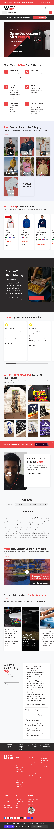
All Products (30, 775)
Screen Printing (36, 298)
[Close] (52, 443)
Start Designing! (13, 297)
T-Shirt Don (9, 823)
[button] (2, 7)
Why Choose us (31, 504)
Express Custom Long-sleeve (19, 768)
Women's (30, 768)
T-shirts (29, 760)
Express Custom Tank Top (21, 764)
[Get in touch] (48, 7)
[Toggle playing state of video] (27, 572)
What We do (21, 504)
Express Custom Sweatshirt (19, 772)
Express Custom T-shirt (20, 761)
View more (6, 134)
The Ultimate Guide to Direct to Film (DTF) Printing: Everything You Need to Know (11, 635)
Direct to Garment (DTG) (44, 761)
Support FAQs (10, 484)
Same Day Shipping (32, 773)
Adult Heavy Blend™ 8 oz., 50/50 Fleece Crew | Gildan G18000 (41, 235)
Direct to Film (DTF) (44, 764)
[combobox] (30, 12)
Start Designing (18, 45)
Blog (17, 807)
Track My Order (19, 801)
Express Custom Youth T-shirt (19, 779)
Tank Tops (30, 764)
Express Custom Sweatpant (19, 790)
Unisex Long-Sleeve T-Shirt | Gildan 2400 (25, 234)
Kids (29, 770)
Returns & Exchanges (9, 807)
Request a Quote (18, 51)
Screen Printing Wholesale (43, 774)
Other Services (43, 777)
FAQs (17, 803)
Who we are (11, 504)
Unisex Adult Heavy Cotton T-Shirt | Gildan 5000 (10, 234)
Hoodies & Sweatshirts (33, 762)
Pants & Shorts (31, 766)
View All (26, 191)
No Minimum (31, 772)
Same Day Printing (44, 770)
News (17, 805)
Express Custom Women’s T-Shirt (19, 783)
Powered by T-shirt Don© (16, 823)
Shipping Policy (7, 805)
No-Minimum (43, 772)
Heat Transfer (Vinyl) (44, 766)
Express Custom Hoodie (19, 775)
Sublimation (42, 768)
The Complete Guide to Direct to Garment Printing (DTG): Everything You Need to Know (30, 637)
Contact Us (6, 799)
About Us (6, 798)
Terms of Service (7, 801)
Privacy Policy (7, 803)
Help (41, 2)
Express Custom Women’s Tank (19, 787)
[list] (27, 166)
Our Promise (43, 504)
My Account (47, 2)
